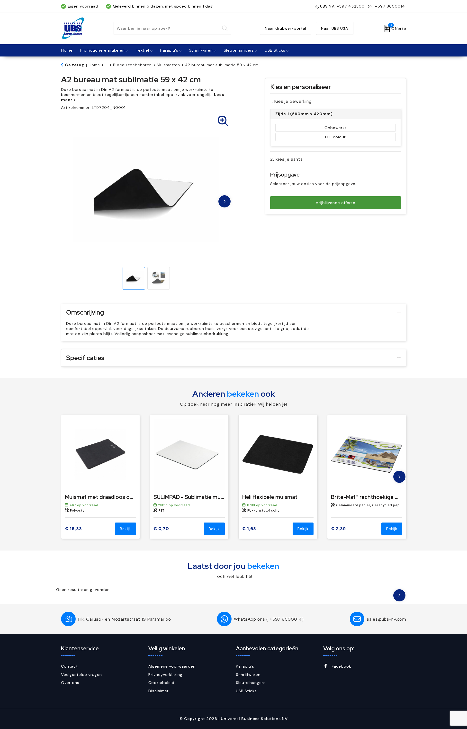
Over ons (70, 682)
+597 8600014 (390, 6)
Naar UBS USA (334, 28)
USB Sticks (275, 50)
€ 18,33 (73, 529)
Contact (69, 666)
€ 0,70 (161, 529)
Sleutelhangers (239, 50)
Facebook (341, 666)
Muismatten (168, 64)
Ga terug (74, 64)
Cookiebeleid (161, 682)
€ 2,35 (338, 529)
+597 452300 (351, 6)
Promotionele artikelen (102, 50)
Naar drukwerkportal (285, 28)
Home (94, 64)
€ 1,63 (249, 529)
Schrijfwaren (201, 50)
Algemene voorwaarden (172, 666)
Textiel (142, 50)
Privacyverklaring (165, 674)
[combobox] (166, 28)
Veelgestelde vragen (81, 674)
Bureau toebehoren (132, 64)
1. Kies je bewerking (291, 101)
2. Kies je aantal (287, 159)
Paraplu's (169, 50)
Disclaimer (158, 690)
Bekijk (125, 528)
